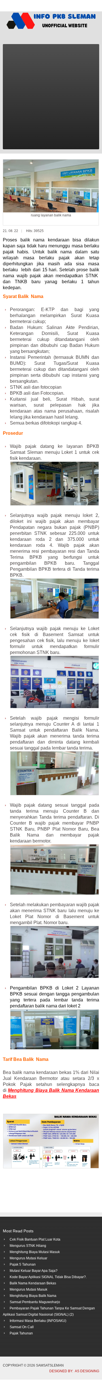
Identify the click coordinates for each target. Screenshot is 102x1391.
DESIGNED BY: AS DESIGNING (72, 1371)
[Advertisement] (51, 98)
